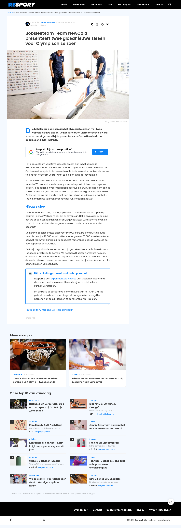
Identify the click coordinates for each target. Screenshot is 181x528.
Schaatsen (142, 4)
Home (10, 12)
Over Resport (81, 509)
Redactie (34, 22)
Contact (97, 509)
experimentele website (63, 278)
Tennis (63, 4)
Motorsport (124, 4)
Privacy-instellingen (159, 509)
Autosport (96, 4)
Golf (110, 4)
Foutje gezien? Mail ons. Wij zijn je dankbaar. (49, 309)
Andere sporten (48, 22)
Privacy (140, 509)
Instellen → (100, 151)
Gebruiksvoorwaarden (119, 509)
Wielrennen (79, 4)
